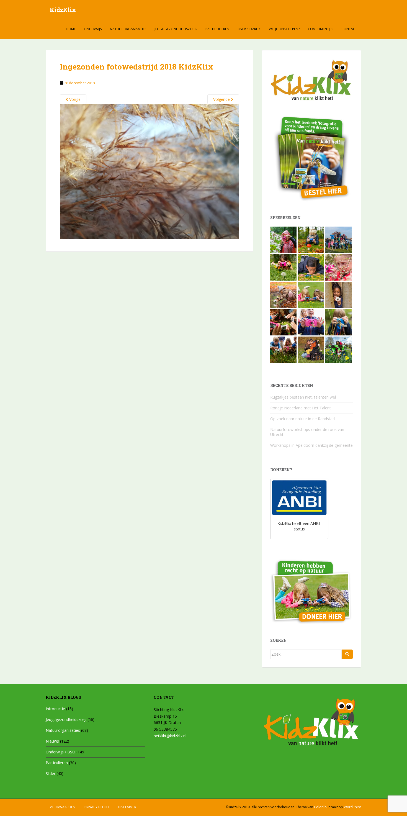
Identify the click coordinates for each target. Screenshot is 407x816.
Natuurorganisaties (128, 29)
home (71, 29)
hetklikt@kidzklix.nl (170, 735)
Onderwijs (93, 29)
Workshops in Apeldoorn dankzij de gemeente (311, 445)
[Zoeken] (347, 654)
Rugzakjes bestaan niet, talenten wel (303, 397)
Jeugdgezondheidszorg (175, 29)
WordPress (352, 807)
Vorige (74, 99)
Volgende (222, 99)
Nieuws (52, 741)
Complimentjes (320, 29)
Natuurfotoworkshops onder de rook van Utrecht (307, 432)
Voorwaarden (62, 807)
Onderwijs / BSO (60, 752)
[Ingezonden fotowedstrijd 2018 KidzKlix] (149, 171)
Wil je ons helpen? (284, 29)
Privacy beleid (96, 807)
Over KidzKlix (249, 29)
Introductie (55, 708)
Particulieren (217, 29)
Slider (50, 773)
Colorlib (320, 807)
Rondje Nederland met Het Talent (300, 407)
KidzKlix (63, 9)
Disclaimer (127, 807)
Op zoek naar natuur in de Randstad (302, 418)
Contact (349, 29)
